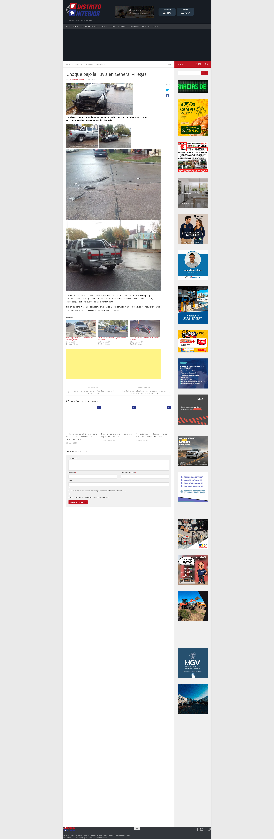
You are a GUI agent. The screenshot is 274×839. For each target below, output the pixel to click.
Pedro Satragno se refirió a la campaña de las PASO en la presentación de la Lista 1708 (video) (81, 437)
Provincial (146, 26)
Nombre (72, 473)
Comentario (73, 458)
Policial (102, 26)
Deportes (134, 26)
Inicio (68, 26)
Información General (89, 26)
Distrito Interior (77, 80)
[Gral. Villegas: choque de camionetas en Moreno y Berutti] (81, 328)
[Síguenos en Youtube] (199, 64)
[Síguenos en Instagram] (206, 64)
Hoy (74, 26)
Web (70, 480)
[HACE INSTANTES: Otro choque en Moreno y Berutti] (145, 328)
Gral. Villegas (72, 64)
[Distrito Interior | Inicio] (83, 10)
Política (112, 26)
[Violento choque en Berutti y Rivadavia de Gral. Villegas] (113, 328)
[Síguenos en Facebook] (196, 64)
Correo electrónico (128, 473)
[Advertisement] (137, 45)
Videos (155, 26)
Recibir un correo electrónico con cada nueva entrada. (88, 497)
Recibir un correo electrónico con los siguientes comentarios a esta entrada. (97, 491)
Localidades (122, 26)
